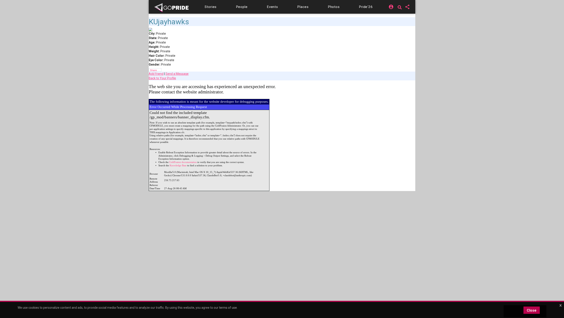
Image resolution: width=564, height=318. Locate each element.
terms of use (228, 307)
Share (153, 70)
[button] (210, 7)
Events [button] (272, 7)
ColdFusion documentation (183, 162)
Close (531, 310)
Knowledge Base (178, 165)
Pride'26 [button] (366, 7)
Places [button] (302, 7)
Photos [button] (334, 7)
